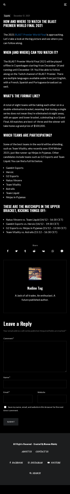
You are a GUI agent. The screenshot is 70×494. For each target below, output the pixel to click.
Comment (8, 338)
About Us (27, 451)
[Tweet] (16, 251)
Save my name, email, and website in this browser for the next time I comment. (33, 409)
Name (6, 377)
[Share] (7, 251)
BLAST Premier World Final (30, 34)
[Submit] (34, 251)
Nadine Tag (35, 288)
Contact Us (42, 451)
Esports (7, 15)
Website (41, 392)
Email (6, 392)
